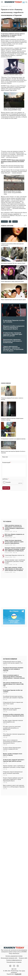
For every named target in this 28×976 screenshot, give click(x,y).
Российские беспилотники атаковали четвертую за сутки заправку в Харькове (13, 669)
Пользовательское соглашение (14, 962)
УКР (23, 2)
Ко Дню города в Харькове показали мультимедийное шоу (13, 721)
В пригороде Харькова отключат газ (14, 555)
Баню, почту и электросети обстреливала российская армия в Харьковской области (12, 741)
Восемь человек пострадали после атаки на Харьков (12, 754)
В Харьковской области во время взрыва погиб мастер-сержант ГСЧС (13, 662)
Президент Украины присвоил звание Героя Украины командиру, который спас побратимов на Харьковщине (15, 549)
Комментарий (6, 462)
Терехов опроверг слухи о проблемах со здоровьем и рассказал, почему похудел (15, 561)
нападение (15, 221)
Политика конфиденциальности (14, 960)
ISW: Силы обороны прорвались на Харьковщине (14, 534)
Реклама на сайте (23, 958)
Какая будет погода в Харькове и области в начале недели (12, 709)
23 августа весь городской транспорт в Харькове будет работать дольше (12, 334)
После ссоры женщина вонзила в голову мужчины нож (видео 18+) (13, 161)
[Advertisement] (14, 134)
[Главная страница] (14, 947)
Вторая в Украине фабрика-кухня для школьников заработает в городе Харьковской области (13, 779)
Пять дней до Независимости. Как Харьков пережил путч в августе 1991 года (13, 684)
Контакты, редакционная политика (14, 956)
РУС (15, 969)
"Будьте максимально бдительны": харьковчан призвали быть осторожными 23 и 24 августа (13, 348)
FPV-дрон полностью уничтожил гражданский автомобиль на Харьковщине (12, 728)
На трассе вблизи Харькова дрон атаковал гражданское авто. (12, 748)
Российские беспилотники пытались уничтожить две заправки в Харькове (13, 696)
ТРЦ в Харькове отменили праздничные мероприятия (14, 734)
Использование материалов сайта (9, 958)
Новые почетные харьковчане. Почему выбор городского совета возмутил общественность (14, 542)
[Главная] (13, 2)
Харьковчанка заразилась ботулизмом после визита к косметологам (12, 341)
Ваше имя (5, 457)
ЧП (10, 221)
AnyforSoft (18, 974)
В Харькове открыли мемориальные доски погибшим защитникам (12, 772)
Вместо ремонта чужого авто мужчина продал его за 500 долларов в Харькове (13, 786)
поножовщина (4, 221)
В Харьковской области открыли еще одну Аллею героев (13, 703)
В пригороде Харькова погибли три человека (14, 321)
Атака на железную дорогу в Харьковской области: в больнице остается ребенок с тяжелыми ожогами (14, 676)
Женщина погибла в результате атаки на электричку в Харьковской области (13, 327)
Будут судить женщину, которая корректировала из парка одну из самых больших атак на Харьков (14, 569)
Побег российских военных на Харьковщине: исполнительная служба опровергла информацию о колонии (14, 527)
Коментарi (6, 488)
